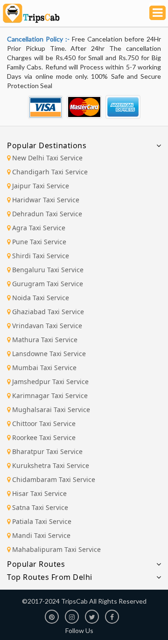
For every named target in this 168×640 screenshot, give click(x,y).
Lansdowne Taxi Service (49, 353)
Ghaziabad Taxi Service (48, 311)
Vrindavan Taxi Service (47, 325)
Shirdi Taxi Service (40, 255)
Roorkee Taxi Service (44, 437)
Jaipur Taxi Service (40, 185)
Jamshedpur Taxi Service (50, 381)
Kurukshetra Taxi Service (50, 465)
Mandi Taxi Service (41, 535)
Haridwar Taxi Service (45, 199)
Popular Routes (36, 564)
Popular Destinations (46, 145)
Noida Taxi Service (40, 297)
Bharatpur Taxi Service (47, 451)
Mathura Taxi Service (44, 339)
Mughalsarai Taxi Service (51, 409)
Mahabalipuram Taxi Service (56, 549)
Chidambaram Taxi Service (53, 479)
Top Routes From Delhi (49, 577)
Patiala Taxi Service (41, 521)
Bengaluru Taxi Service (48, 269)
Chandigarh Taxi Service (50, 171)
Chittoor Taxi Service (44, 423)
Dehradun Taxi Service (47, 213)
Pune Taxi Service (39, 241)
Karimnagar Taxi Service (50, 395)
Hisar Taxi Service (39, 493)
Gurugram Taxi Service (47, 283)
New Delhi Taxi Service (47, 157)
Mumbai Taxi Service (44, 367)
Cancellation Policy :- (39, 39)
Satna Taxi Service (40, 507)
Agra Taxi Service (38, 227)
